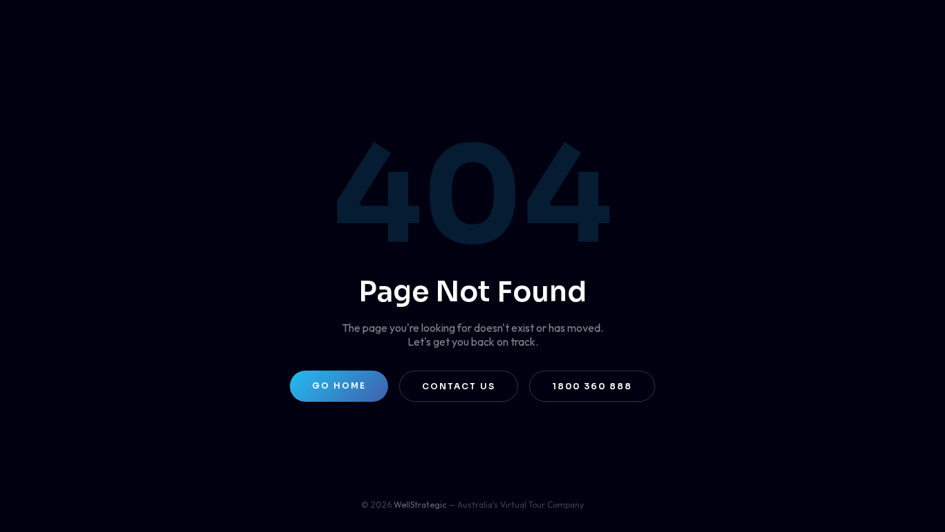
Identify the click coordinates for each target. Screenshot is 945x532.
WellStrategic (420, 504)
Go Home (339, 385)
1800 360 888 (592, 386)
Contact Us (458, 386)
